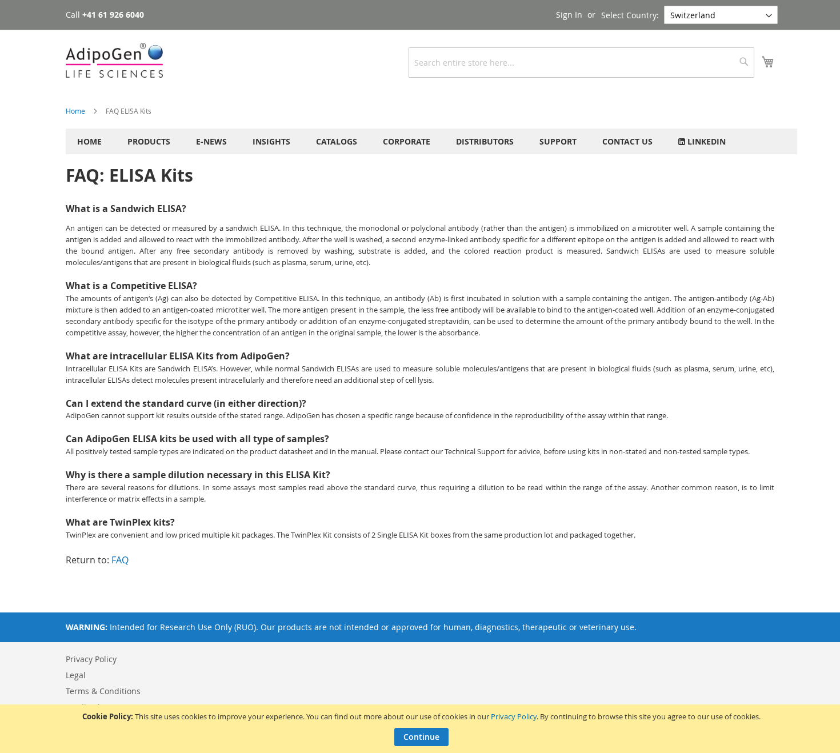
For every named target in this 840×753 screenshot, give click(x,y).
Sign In (569, 14)
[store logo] (114, 60)
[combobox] (581, 62)
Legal (76, 675)
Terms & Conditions (103, 691)
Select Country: (630, 15)
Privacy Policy (514, 716)
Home (76, 110)
